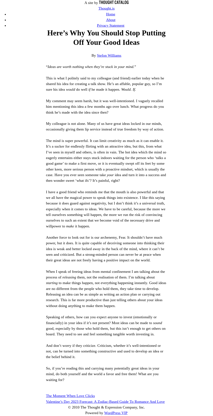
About (110, 20)
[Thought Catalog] (114, 3)
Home (110, 14)
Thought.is (106, 8)
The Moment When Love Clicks (70, 396)
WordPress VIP (116, 413)
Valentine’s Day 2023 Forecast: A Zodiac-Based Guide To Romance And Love (105, 402)
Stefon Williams (109, 55)
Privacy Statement (110, 25)
